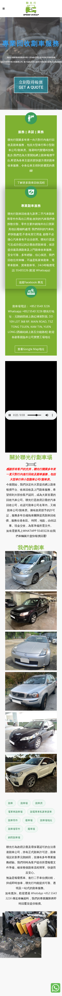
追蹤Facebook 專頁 (31, 282)
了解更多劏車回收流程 (31, 182)
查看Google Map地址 (31, 349)
